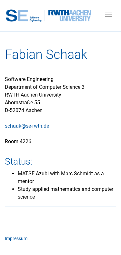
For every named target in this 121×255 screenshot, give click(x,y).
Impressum (16, 238)
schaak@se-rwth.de (27, 126)
